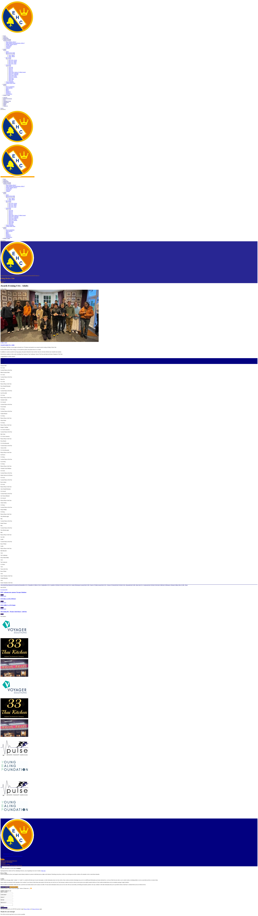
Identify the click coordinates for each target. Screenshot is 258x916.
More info (43, 870)
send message (4, 907)
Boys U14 (33, 585)
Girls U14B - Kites (134, 585)
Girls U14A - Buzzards (125, 585)
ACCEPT (5, 887)
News (2, 585)
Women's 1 (168, 585)
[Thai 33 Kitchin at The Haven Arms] (14, 657)
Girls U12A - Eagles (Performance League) (75, 585)
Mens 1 (177, 585)
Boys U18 (55, 585)
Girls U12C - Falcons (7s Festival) (108, 585)
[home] (17, 176)
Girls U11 (59, 585)
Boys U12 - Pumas (27, 585)
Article (4, 585)
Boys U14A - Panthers (40, 585)
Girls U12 (63, 585)
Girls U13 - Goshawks (143, 585)
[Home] (17, 33)
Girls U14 (118, 585)
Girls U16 (150, 585)
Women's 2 (173, 585)
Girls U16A (154, 585)
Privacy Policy (27, 909)
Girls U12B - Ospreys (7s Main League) (92, 585)
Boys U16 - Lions (49, 585)
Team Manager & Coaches (11, 585)
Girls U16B (159, 585)
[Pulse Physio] (14, 757)
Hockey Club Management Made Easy (9, 860)
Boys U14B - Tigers (183, 585)
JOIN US (3, 859)
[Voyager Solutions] (14, 637)
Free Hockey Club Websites (6, 862)
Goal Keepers (20, 585)
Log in (2, 108)
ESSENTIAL (14, 887)
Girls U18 (164, 585)
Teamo (8, 864)
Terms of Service (35, 909)
